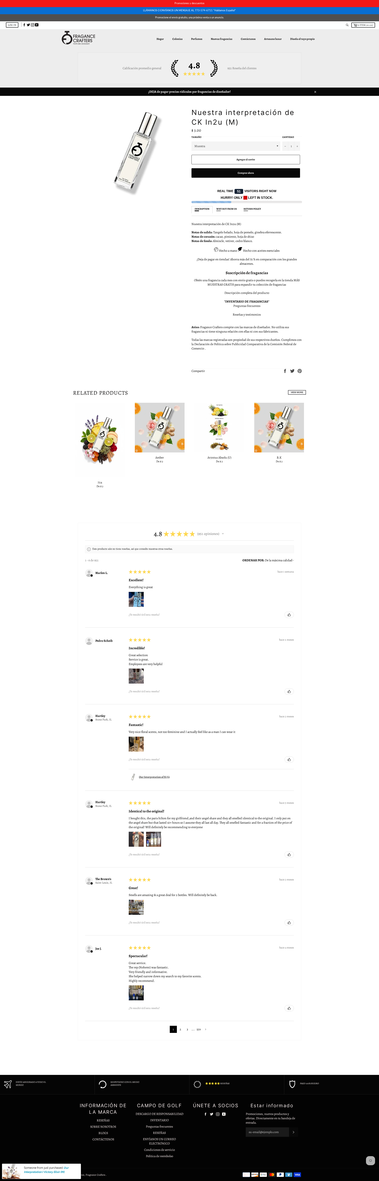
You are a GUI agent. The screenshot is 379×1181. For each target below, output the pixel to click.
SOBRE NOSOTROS (103, 1127)
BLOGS (103, 1133)
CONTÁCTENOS (103, 1139)
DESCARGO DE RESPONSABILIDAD (159, 1114)
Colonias (177, 39)
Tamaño (196, 137)
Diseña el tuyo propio (302, 39)
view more (297, 392)
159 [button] (199, 1029)
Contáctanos (248, 39)
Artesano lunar (273, 39)
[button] (222, 533)
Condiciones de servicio (159, 1150)
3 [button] (187, 1029)
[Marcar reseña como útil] (289, 615)
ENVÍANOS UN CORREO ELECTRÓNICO (159, 1141)
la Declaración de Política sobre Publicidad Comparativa (227, 344)
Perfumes (196, 39)
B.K (279, 457)
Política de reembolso (159, 1156)
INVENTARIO (159, 1120)
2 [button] (180, 1029)
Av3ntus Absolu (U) (219, 457)
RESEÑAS (103, 1120)
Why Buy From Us (226, 208)
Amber (159, 457)
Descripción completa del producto (246, 293)
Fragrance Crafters (96, 1174)
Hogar (160, 39)
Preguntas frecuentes (246, 306)
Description (202, 208)
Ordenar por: (253, 560)
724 (100, 482)
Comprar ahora (246, 173)
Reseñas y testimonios (247, 314)
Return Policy (252, 208)
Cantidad (288, 137)
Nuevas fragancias (221, 39)
